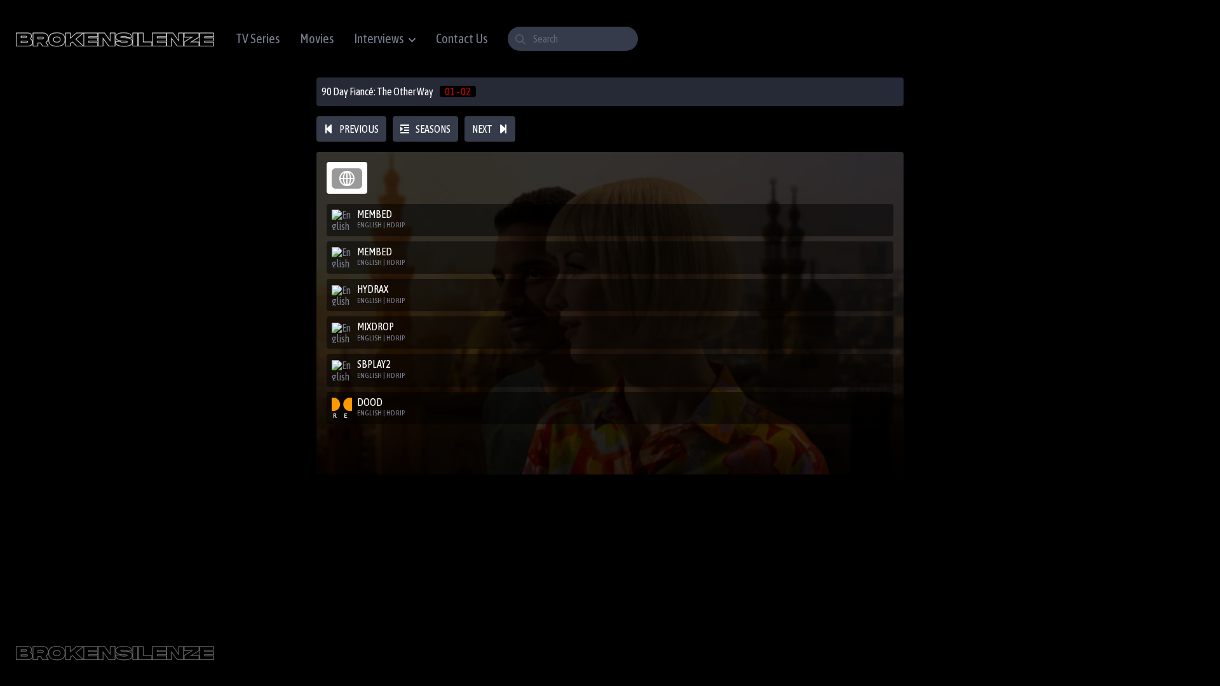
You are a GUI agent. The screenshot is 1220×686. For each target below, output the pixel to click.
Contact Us (461, 38)
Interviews (378, 38)
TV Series (258, 38)
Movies (317, 38)
